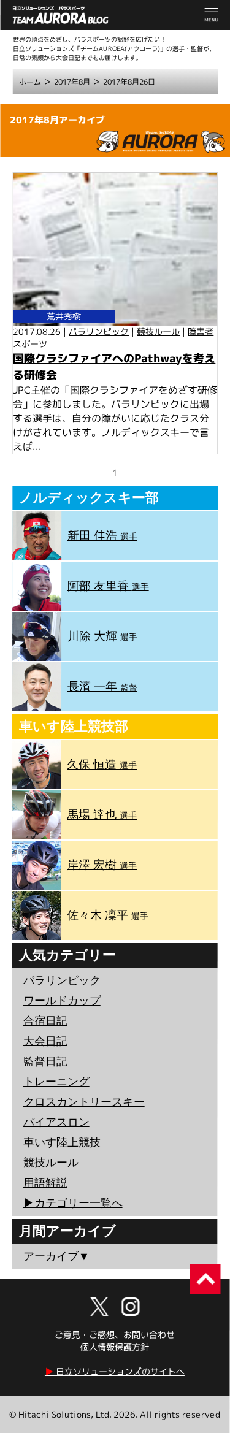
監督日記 (45, 1061)
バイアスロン (56, 1122)
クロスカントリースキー (84, 1102)
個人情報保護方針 (114, 1347)
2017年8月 (72, 82)
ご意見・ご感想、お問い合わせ (115, 1334)
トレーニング (56, 1082)
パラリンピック (99, 331)
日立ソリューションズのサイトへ (115, 1371)
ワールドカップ (62, 1001)
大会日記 (45, 1041)
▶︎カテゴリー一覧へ (73, 1203)
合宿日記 (45, 1021)
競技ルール (158, 331)
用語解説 (45, 1183)
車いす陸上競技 (62, 1142)
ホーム (30, 82)
